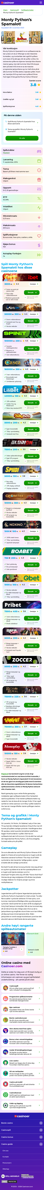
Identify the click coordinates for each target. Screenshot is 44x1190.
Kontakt (6, 1157)
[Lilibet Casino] (22, 389)
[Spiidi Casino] (22, 469)
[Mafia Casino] (22, 631)
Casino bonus (7, 1137)
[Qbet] (22, 578)
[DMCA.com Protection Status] (9, 1181)
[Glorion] (22, 443)
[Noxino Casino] (22, 525)
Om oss (5, 1151)
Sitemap (6, 1169)
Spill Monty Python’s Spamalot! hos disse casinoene (21, 123)
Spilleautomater (27, 10)
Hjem (5, 10)
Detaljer (33, 284)
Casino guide (7, 1144)
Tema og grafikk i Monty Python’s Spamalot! (20, 130)
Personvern (7, 1163)
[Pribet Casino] (22, 605)
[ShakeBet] (22, 720)
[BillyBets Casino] (22, 416)
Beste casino (7, 1123)
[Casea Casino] (22, 362)
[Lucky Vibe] (22, 307)
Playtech (6, 153)
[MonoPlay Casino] (22, 747)
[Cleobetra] (22, 496)
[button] (0, 944)
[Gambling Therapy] (27, 1176)
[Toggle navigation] (41, 2)
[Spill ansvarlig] (10, 1176)
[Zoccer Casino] (22, 660)
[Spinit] (22, 334)
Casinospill (14, 10)
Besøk (31, 292)
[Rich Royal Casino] (22, 690)
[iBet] (22, 277)
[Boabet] (22, 551)
